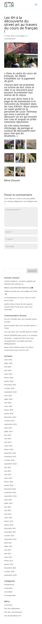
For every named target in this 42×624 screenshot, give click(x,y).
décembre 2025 (10, 385)
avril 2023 (7, 474)
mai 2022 (7, 510)
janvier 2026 (8, 381)
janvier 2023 (8, 485)
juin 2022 (7, 507)
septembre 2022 (10, 496)
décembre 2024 (10, 417)
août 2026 (8, 360)
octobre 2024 (9, 420)
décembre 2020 (10, 568)
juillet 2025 (8, 399)
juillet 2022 (8, 503)
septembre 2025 (10, 392)
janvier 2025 (8, 413)
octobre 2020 (9, 571)
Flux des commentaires (13, 612)
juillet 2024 (8, 431)
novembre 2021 (10, 532)
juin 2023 (7, 467)
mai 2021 (7, 550)
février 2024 (8, 449)
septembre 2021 (10, 539)
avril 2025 (7, 403)
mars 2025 (8, 406)
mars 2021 (8, 557)
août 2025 (8, 395)
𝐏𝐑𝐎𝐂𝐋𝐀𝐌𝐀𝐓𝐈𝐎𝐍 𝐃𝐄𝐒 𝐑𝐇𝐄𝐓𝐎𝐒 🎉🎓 (18, 288)
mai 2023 (7, 471)
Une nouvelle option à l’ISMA (26, 332)
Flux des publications (12, 608)
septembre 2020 (10, 575)
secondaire (20, 36)
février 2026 (8, 377)
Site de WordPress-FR (12, 616)
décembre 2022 (10, 489)
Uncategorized (10, 595)
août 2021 (8, 543)
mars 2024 (8, 446)
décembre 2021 (10, 528)
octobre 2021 (9, 535)
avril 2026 (7, 370)
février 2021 (8, 561)
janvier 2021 (8, 564)
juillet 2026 (8, 363)
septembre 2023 (10, 464)
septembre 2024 (10, 424)
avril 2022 (7, 514)
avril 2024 (7, 442)
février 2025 (8, 410)
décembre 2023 (10, 453)
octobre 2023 (9, 460)
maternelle (8, 588)
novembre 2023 (10, 456)
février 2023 (8, 482)
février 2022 (8, 521)
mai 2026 (7, 367)
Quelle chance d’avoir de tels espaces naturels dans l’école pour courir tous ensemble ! (18, 307)
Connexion (8, 605)
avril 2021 (7, 553)
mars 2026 (8, 374)
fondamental (9, 584)
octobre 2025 (9, 388)
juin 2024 (7, 435)
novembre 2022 (10, 492)
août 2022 (8, 500)
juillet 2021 (8, 546)
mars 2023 (8, 478)
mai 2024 (7, 438)
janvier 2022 (8, 525)
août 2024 (8, 428)
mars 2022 (8, 518)
